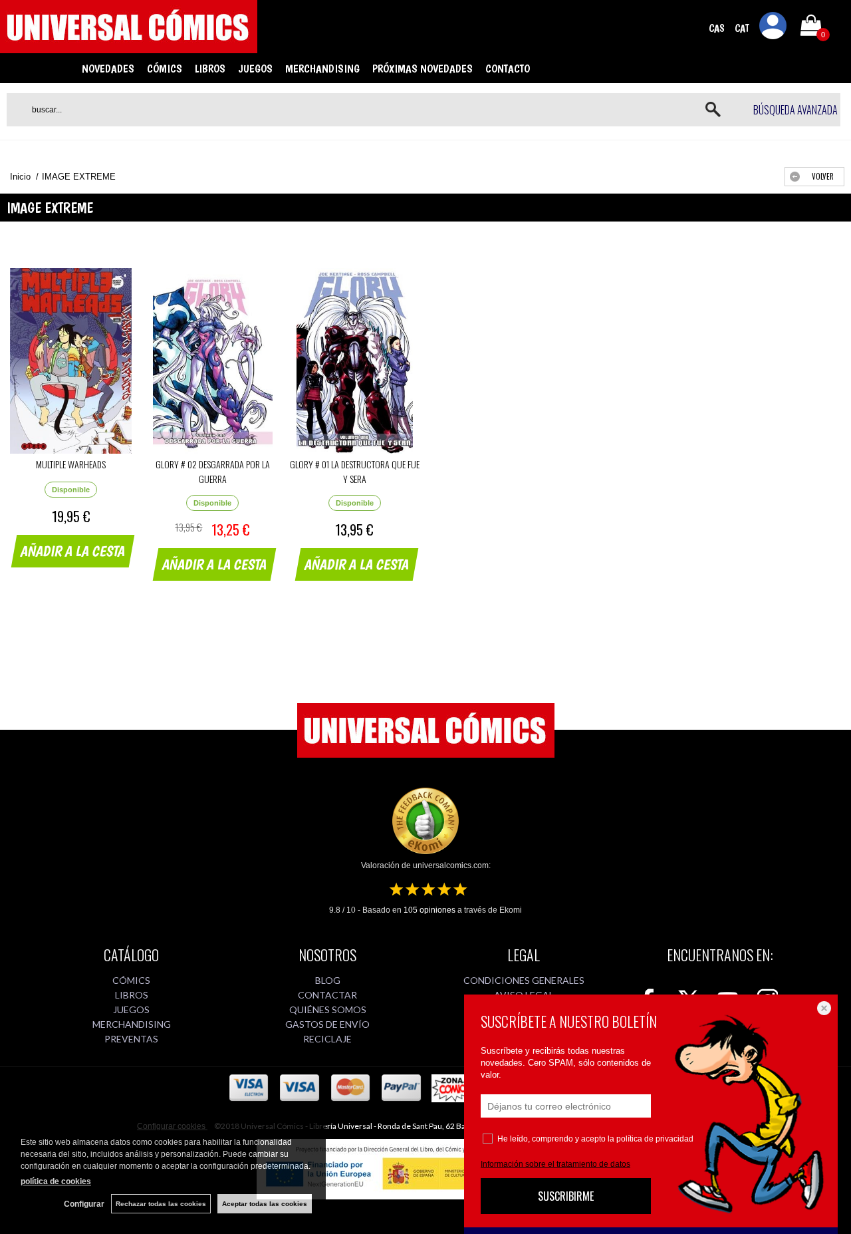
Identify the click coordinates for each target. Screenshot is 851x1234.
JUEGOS (255, 68)
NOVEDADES (108, 68)
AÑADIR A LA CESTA (73, 550)
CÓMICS (164, 68)
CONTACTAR (327, 995)
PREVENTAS (131, 1038)
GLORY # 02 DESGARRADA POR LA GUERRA (213, 471)
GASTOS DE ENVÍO (327, 1024)
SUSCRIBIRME (566, 1196)
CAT (742, 28)
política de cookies (56, 1181)
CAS (717, 28)
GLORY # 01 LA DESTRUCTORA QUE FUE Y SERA (355, 471)
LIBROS (210, 68)
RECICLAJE (327, 1038)
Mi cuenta (773, 28)
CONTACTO (507, 68)
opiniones (429, 910)
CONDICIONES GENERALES (523, 980)
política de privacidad (654, 1139)
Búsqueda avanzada (795, 110)
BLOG (327, 980)
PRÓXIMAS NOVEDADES (422, 68)
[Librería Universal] (128, 47)
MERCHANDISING (322, 68)
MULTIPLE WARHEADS (71, 464)
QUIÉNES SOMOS (327, 1009)
